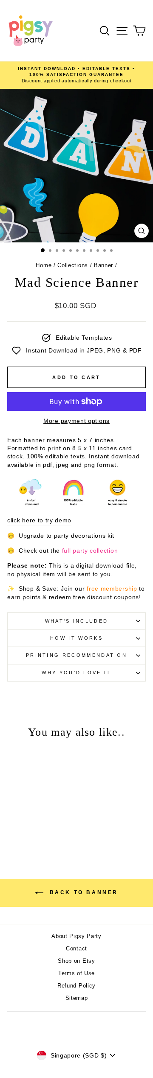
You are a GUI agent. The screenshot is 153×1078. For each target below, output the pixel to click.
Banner (103, 265)
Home (43, 265)
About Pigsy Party (76, 936)
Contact (76, 948)
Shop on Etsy (76, 961)
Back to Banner (82, 892)
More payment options (76, 421)
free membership (112, 589)
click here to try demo (39, 520)
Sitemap (76, 998)
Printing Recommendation (76, 655)
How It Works (76, 638)
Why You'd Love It (76, 672)
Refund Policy (76, 985)
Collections (72, 265)
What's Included (76, 620)
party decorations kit (84, 536)
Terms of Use (76, 973)
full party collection (90, 551)
